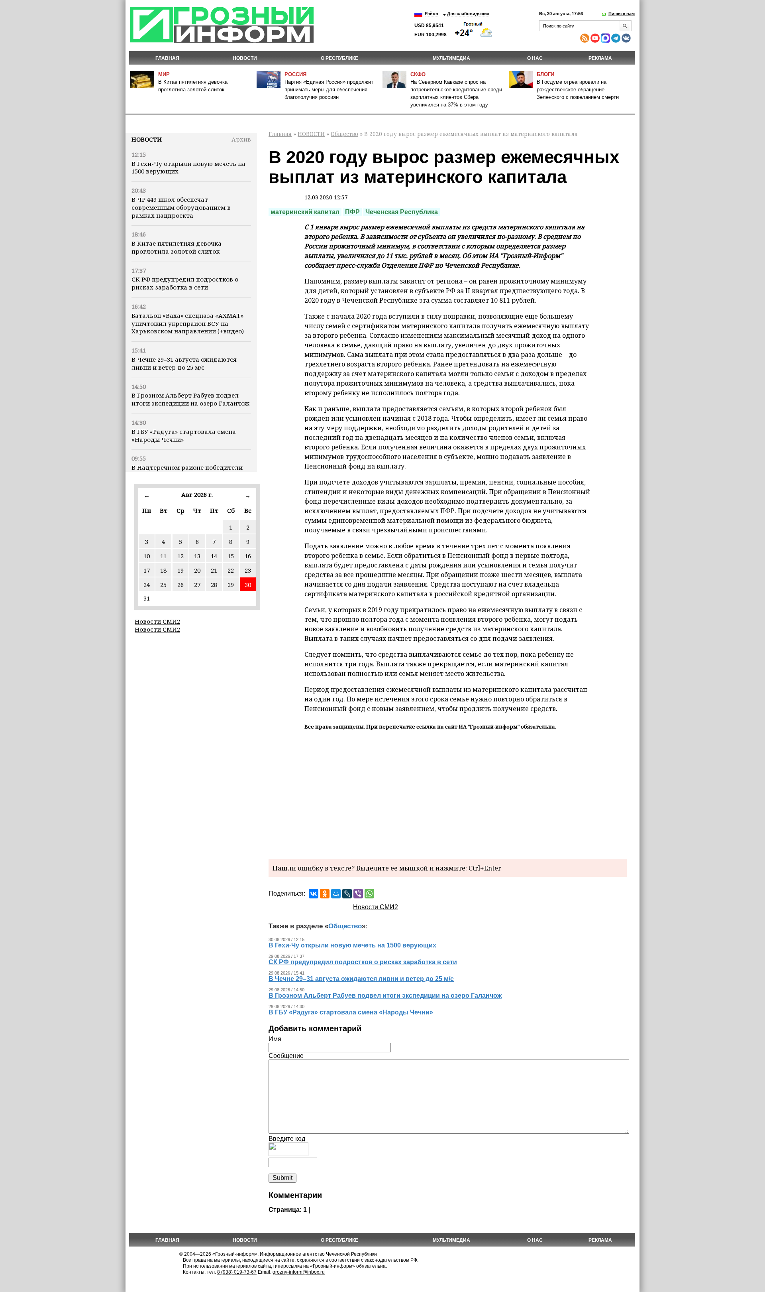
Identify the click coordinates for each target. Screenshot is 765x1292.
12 (180, 556)
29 (231, 585)
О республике (339, 58)
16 (248, 556)
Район (431, 13)
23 (248, 570)
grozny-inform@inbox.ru (299, 1272)
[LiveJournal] (347, 893)
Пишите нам (621, 13)
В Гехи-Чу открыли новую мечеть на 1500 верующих (188, 167)
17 (146, 570)
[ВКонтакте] (313, 893)
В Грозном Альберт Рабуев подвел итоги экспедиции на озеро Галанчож (190, 399)
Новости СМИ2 (157, 621)
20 (197, 570)
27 (197, 585)
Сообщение (286, 1055)
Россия (295, 74)
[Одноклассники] (325, 893)
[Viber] (358, 893)
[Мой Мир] (336, 893)
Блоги (545, 74)
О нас (535, 58)
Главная (167, 58)
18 (163, 570)
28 (214, 585)
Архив (241, 139)
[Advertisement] (448, 793)
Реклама (600, 58)
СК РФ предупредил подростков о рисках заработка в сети (184, 283)
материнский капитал (305, 212)
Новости (146, 139)
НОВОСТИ (245, 58)
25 (163, 585)
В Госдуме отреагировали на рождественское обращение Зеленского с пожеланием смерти (578, 89)
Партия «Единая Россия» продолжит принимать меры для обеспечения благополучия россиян (328, 89)
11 (163, 556)
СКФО (418, 74)
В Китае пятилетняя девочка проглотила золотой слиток (176, 247)
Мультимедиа (451, 58)
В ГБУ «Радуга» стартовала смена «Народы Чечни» (183, 435)
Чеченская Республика (401, 212)
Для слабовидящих (468, 13)
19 (180, 570)
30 (248, 585)
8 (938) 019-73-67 (237, 1272)
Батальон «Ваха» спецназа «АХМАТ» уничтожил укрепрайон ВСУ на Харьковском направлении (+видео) (187, 323)
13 (197, 556)
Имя (275, 1039)
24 (146, 585)
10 (146, 556)
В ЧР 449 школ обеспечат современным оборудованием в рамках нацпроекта (181, 207)
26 (180, 585)
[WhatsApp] (369, 893)
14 (214, 556)
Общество (344, 134)
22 (231, 570)
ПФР (352, 212)
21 (214, 570)
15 (231, 556)
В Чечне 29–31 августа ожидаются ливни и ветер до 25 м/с (184, 363)
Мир (164, 74)
